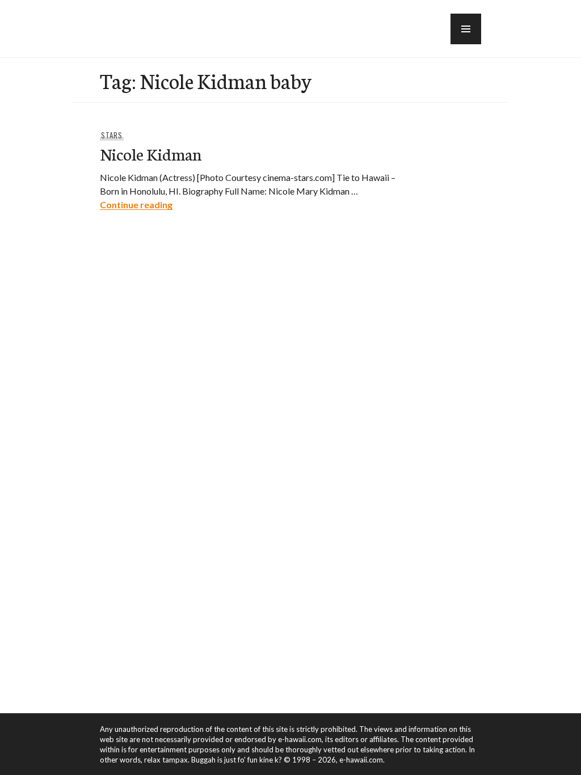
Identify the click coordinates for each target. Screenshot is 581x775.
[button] (466, 29)
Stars (112, 135)
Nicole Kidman (150, 153)
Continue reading (136, 204)
